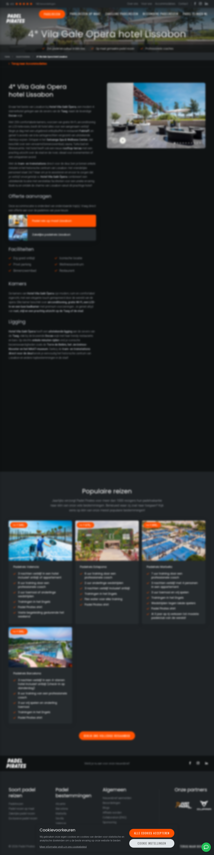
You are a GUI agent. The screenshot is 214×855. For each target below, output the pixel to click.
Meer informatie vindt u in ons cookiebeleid (63, 846)
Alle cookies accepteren (152, 833)
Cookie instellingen (152, 843)
